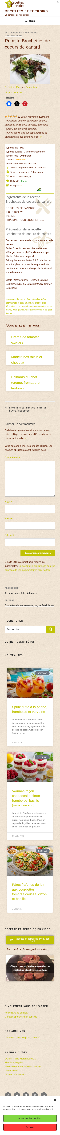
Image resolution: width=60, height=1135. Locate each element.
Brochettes (31, 87)
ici (41, 136)
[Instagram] (35, 1095)
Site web (9, 535)
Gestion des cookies (15, 1074)
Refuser (30, 1127)
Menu (32, 20)
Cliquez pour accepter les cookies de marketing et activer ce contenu (30, 968)
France (18, 92)
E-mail (9, 518)
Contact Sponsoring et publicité (21, 1016)
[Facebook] (8, 1095)
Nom (8, 502)
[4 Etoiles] (13, 116)
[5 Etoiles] (16, 116)
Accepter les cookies (30, 1118)
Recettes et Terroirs (26, 11)
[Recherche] (50, 629)
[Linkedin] (44, 1095)
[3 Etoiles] (11, 116)
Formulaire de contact (16, 1012)
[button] (55, 1100)
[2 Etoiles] (8, 116)
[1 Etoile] (6, 116)
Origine (8, 92)
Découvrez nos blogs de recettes (22, 1037)
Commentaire (13, 457)
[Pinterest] (26, 1095)
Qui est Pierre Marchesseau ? (20, 1058)
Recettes (9, 87)
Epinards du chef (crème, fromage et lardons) (25, 382)
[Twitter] (17, 1095)
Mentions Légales (14, 1062)
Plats (18, 87)
